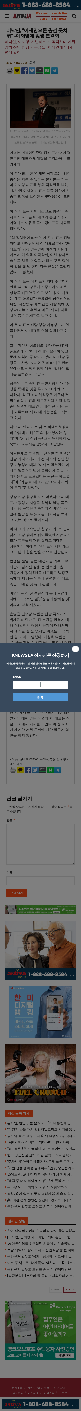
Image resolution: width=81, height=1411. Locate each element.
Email (17, 676)
